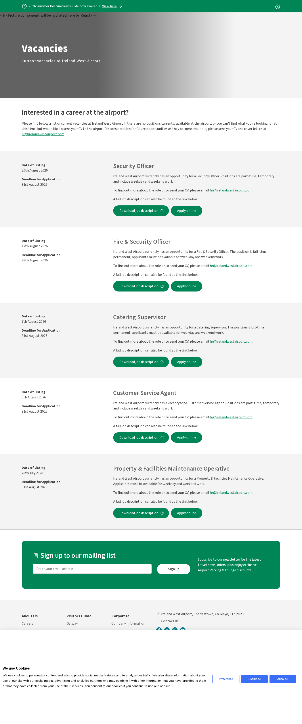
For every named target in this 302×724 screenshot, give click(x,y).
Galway (72, 623)
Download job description (138, 210)
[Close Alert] (277, 6)
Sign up (173, 569)
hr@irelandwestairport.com (43, 134)
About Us (30, 616)
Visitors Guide (79, 616)
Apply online (186, 210)
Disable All (254, 679)
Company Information (128, 623)
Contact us (169, 621)
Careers (27, 623)
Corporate (120, 616)
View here (109, 6)
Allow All (282, 679)
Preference (226, 679)
